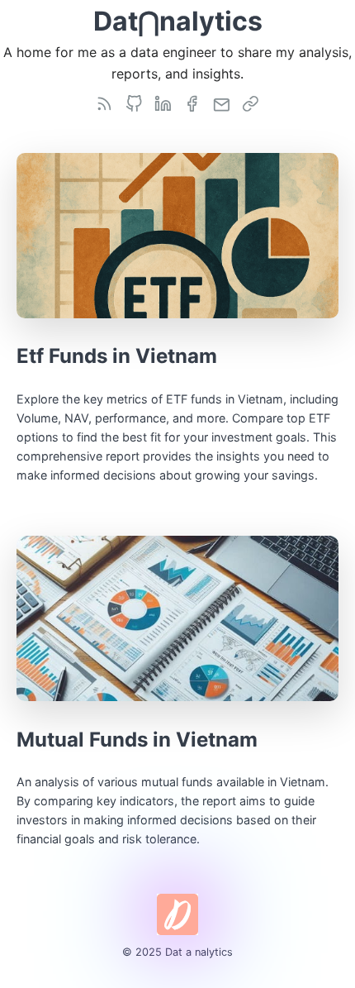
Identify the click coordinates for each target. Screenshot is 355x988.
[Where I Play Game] (133, 103)
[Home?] (250, 103)
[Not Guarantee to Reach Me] (221, 103)
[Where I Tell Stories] (104, 103)
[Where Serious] (162, 103)
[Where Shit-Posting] (192, 103)
